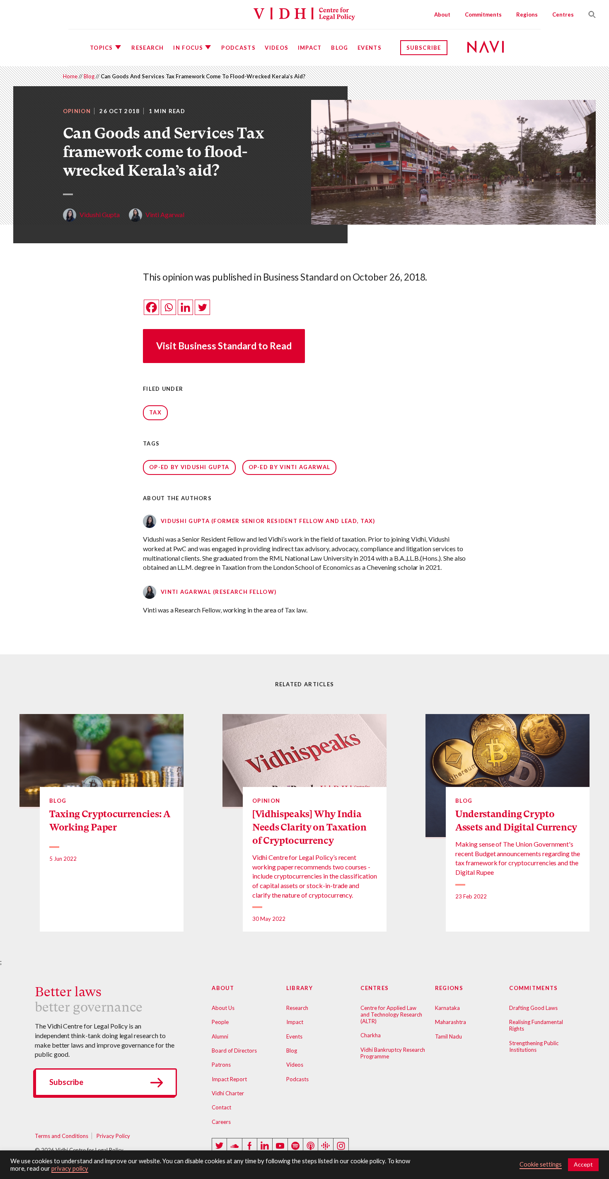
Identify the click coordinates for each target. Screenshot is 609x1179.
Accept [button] (583, 1164)
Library (299, 988)
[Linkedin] (185, 307)
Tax (155, 412)
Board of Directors (234, 1050)
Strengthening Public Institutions (533, 1046)
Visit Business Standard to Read (224, 345)
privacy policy (69, 1168)
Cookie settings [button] (541, 1164)
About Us (223, 1008)
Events (370, 47)
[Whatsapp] (168, 307)
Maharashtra (450, 1022)
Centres (563, 14)
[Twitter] (202, 307)
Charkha (370, 1035)
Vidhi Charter (228, 1093)
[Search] (589, 14)
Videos (276, 47)
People (220, 1022)
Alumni (220, 1036)
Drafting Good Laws (533, 1008)
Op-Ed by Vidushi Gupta (189, 467)
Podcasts (238, 47)
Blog (339, 47)
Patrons (221, 1064)
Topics (101, 47)
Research (147, 47)
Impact (310, 47)
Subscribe (423, 47)
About (442, 14)
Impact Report (229, 1079)
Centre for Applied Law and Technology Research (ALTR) (391, 1014)
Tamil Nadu (448, 1036)
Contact (221, 1107)
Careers (221, 1121)
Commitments (483, 14)
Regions (527, 14)
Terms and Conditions (61, 1136)
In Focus (188, 47)
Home (70, 76)
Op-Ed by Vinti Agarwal (290, 467)
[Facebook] (151, 307)
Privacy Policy (113, 1136)
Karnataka (447, 1008)
